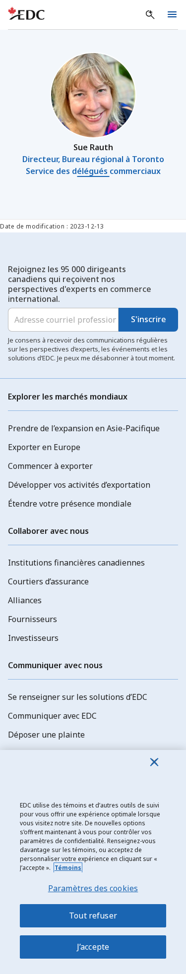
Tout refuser (93, 915)
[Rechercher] (150, 15)
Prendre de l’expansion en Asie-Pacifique (84, 428)
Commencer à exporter (50, 465)
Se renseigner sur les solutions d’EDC (77, 696)
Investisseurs (33, 637)
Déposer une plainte (46, 734)
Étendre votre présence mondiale (69, 503)
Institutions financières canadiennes (76, 562)
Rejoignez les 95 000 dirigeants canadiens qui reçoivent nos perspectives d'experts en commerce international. (79, 284)
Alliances (25, 600)
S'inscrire (148, 319)
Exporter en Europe (44, 447)
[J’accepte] (154, 761)
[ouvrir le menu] (172, 14)
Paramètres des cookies (93, 888)
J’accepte (93, 946)
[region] (93, 862)
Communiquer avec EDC (52, 715)
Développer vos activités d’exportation (79, 484)
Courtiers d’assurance (48, 581)
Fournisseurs (32, 619)
